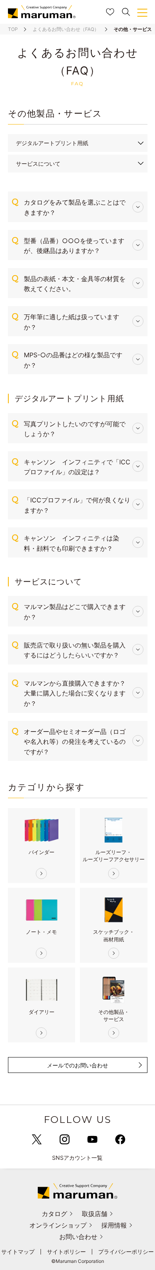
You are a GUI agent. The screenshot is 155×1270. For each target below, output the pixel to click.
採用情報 (114, 1225)
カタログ (54, 1214)
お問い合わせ (78, 1237)
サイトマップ (18, 1252)
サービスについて (38, 163)
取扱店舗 (94, 1214)
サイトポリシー (66, 1252)
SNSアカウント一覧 (77, 1157)
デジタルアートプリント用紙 (52, 143)
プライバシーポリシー (126, 1252)
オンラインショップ (58, 1225)
